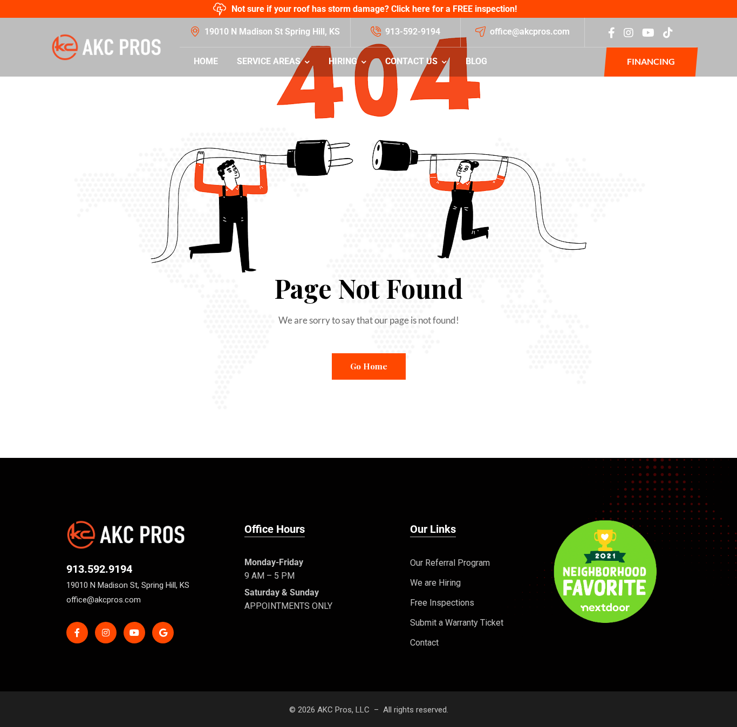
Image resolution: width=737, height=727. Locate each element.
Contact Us (411, 61)
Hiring (343, 61)
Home (206, 61)
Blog (476, 61)
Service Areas (269, 61)
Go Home (368, 366)
